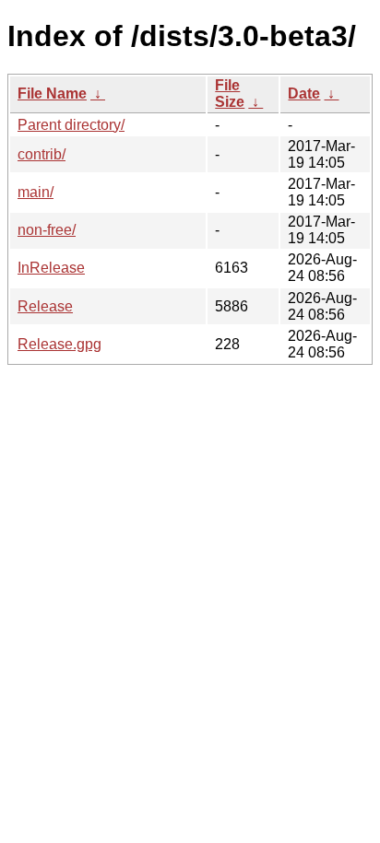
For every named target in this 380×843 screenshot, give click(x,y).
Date (304, 93)
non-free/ (47, 230)
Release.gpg (59, 344)
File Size (229, 93)
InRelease (51, 267)
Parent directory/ (71, 125)
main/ (35, 192)
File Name (52, 93)
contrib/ (41, 154)
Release (45, 306)
